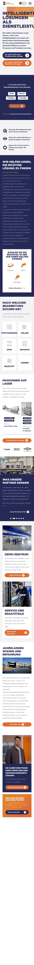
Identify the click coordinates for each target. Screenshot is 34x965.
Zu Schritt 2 (15, 106)
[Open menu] (30, 3)
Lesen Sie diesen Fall (18, 512)
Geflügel (10, 98)
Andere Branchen (15, 288)
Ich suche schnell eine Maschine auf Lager (13, 63)
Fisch (12, 94)
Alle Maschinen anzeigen (15, 440)
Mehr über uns (15, 724)
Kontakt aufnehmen (15, 787)
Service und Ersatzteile (11, 632)
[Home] (8, 3)
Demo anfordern (14, 812)
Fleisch (22, 94)
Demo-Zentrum (15, 575)
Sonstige (23, 98)
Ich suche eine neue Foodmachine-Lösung (14, 55)
